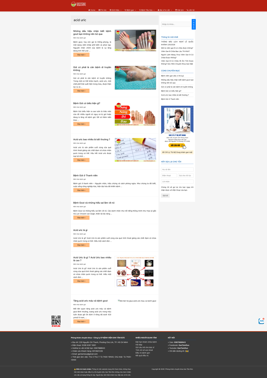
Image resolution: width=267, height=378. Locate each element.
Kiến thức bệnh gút (79, 38)
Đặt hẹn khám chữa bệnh (146, 342)
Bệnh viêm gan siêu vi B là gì (172, 76)
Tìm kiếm (194, 24)
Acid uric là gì (80, 230)
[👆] (187, 351)
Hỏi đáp (139, 345)
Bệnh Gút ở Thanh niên (85, 175)
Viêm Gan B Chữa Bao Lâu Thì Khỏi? (175, 51)
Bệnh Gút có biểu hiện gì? (86, 103)
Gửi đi (165, 196)
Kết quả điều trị (142, 355)
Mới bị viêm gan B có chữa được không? (177, 48)
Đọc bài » (81, 55)
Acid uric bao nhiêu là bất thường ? (91, 139)
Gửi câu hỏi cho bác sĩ (145, 347)
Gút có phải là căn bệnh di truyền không (177, 87)
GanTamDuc (184, 345)
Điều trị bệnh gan (143, 353)
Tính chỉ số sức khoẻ (144, 350)
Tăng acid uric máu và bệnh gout (90, 300)
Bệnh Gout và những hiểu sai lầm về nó (94, 202)
